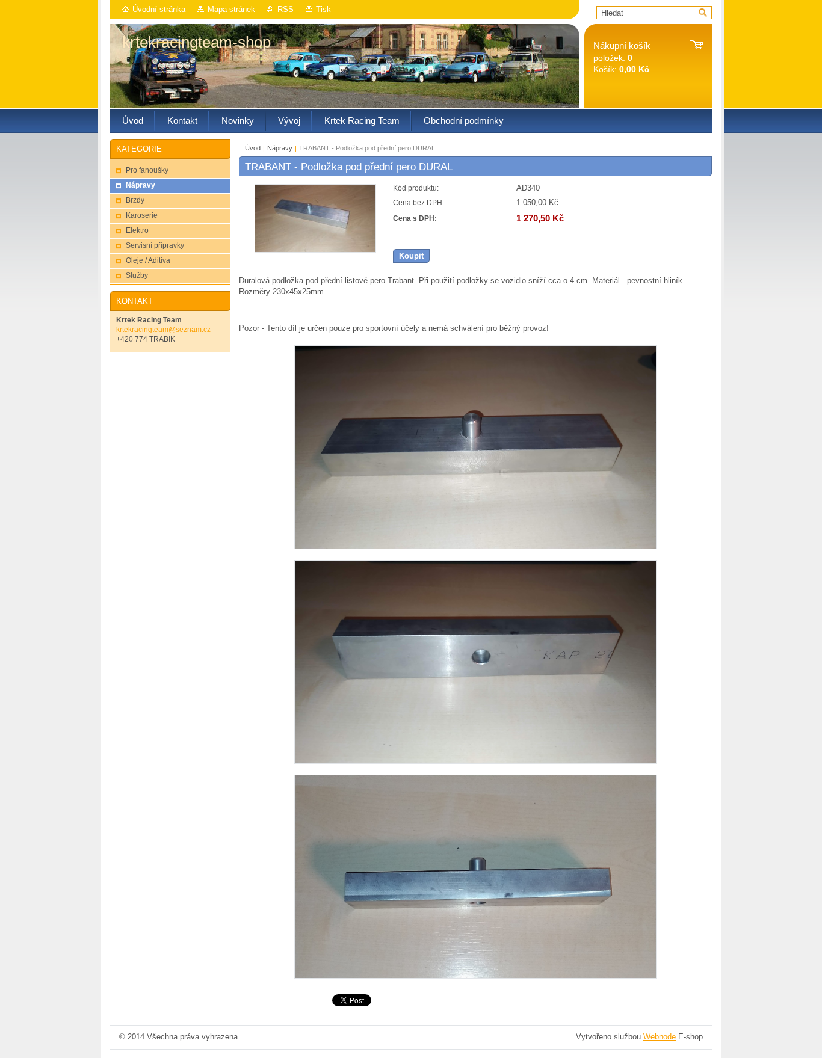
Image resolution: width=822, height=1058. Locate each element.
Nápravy (279, 148)
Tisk (323, 9)
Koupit (411, 255)
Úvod (253, 148)
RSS (285, 9)
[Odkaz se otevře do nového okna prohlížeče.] (315, 249)
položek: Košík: (621, 57)
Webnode (659, 1036)
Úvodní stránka (158, 9)
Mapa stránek (231, 9)
